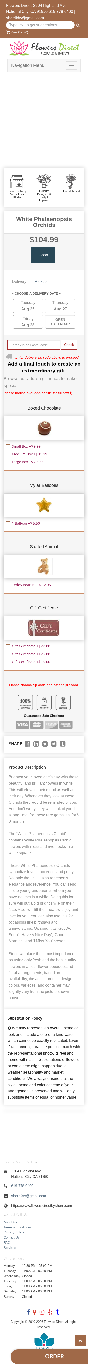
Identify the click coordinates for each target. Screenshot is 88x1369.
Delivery (19, 281)
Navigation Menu (27, 65)
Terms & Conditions (18, 1227)
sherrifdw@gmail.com (25, 18)
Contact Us (12, 1237)
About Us (10, 1222)
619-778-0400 (61, 12)
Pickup (41, 281)
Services (10, 1248)
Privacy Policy (14, 1232)
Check (69, 345)
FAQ (7, 1242)
